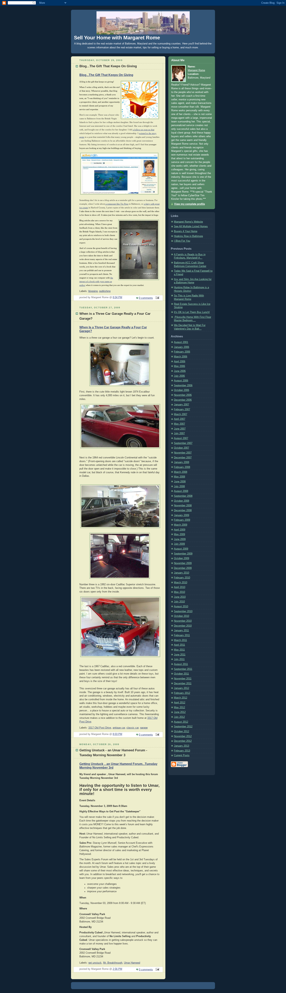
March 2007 (180, 414)
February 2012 (182, 693)
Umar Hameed (132, 962)
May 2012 (179, 707)
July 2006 (179, 376)
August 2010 (181, 606)
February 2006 (182, 351)
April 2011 (179, 645)
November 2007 (183, 452)
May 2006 (179, 366)
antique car (119, 727)
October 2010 (181, 616)
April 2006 (179, 361)
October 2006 (181, 390)
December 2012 (183, 741)
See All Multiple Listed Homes (191, 226)
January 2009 (181, 515)
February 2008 (182, 467)
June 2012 (180, 712)
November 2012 (183, 736)
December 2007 (183, 457)
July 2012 (179, 717)
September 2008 (183, 496)
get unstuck (95, 962)
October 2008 (181, 501)
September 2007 (183, 443)
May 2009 (179, 534)
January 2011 (181, 630)
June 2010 (180, 597)
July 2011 (179, 659)
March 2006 (180, 356)
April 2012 (179, 702)
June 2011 (179, 654)
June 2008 (180, 481)
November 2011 (182, 678)
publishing (105, 291)
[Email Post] (157, 298)
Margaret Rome (196, 70)
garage (144, 727)
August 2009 (181, 548)
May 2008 (179, 476)
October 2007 (181, 448)
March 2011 (180, 640)
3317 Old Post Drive (99, 727)
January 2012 (181, 688)
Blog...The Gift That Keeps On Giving (106, 75)
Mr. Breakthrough (112, 962)
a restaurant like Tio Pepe (116, 204)
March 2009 (180, 524)
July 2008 (179, 486)
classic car (132, 727)
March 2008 (180, 472)
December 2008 (183, 510)
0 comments (146, 298)
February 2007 (182, 409)
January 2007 (181, 404)
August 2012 (181, 722)
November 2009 (183, 563)
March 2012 (180, 697)
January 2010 (181, 572)
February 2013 (182, 750)
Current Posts (181, 755)
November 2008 (183, 505)
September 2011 (183, 669)
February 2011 (182, 635)
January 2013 (181, 746)
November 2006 (183, 395)
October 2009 (181, 558)
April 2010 (179, 587)
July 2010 (179, 601)
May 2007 (179, 424)
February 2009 (182, 520)
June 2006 (180, 371)
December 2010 (183, 625)
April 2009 (179, 529)
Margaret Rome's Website (188, 221)
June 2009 (180, 539)
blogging (93, 291)
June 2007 (180, 428)
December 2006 (183, 400)
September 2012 (183, 726)
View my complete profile (189, 204)
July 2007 (179, 433)
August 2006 (181, 380)
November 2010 (183, 621)
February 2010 (182, 577)
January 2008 (181, 462)
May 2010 (179, 592)
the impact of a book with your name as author (96, 281)
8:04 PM (117, 297)
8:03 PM (117, 734)
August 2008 (181, 491)
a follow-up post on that (143, 129)
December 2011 (182, 683)
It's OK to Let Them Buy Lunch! (192, 312)
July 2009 (179, 544)
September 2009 (183, 553)
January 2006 (181, 347)
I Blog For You (182, 241)
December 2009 (183, 568)
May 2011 (179, 649)
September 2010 (183, 611)
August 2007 (181, 438)
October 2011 (181, 673)
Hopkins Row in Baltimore (188, 236)
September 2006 (183, 385)
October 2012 (181, 731)
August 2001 (181, 342)
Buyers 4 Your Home (185, 231)
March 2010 (180, 582)
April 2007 (179, 419)
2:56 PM (117, 969)
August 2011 (181, 664)
